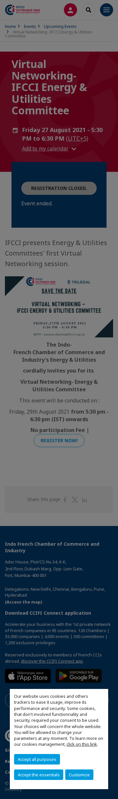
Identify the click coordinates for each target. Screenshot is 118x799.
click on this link (82, 744)
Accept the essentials (39, 775)
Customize (79, 775)
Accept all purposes (37, 759)
